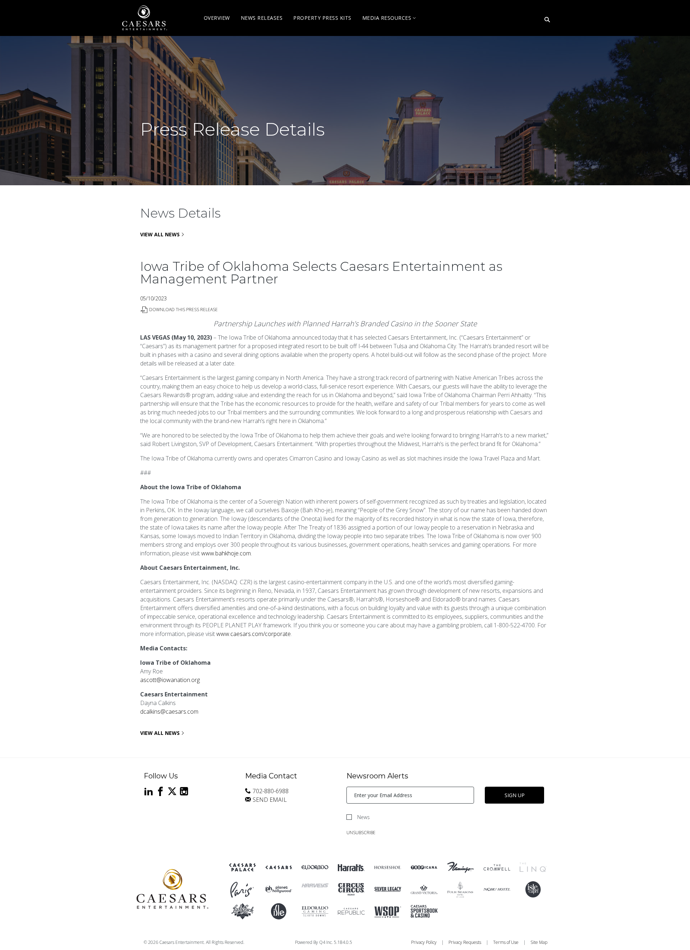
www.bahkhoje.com (226, 553)
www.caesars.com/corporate (253, 634)
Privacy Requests (464, 942)
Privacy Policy (424, 942)
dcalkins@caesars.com (169, 711)
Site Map (538, 942)
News (363, 817)
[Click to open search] (547, 20)
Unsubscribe (361, 832)
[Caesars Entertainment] (242, 867)
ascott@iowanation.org (170, 680)
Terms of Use (506, 942)
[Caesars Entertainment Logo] (172, 889)
